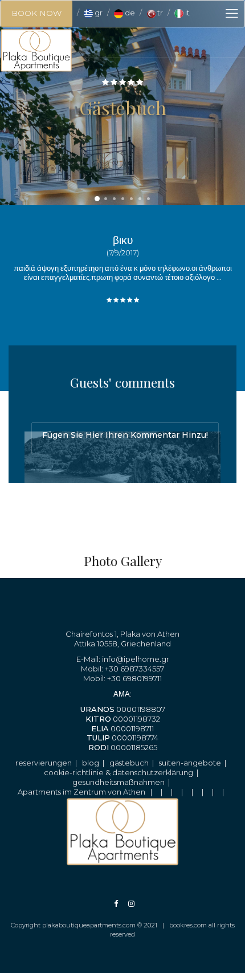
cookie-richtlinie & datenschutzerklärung (118, 772)
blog (90, 762)
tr (159, 12)
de (129, 12)
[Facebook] (116, 903)
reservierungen (43, 762)
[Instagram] (125, 903)
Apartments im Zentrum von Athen (81, 791)
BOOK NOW (36, 13)
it (186, 12)
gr (98, 12)
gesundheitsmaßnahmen (118, 782)
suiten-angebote (190, 762)
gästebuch (129, 762)
